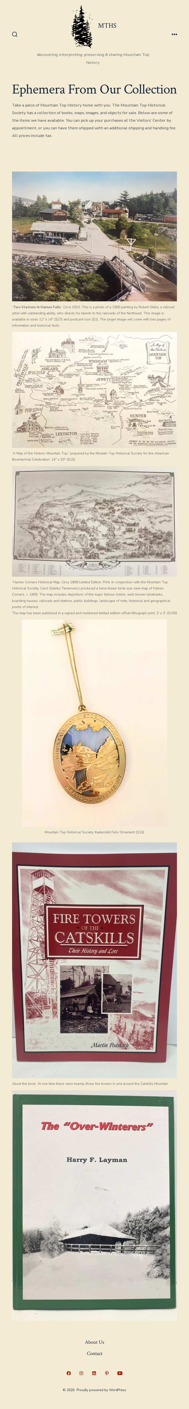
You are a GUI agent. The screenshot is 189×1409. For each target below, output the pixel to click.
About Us (94, 1342)
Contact (94, 1353)
